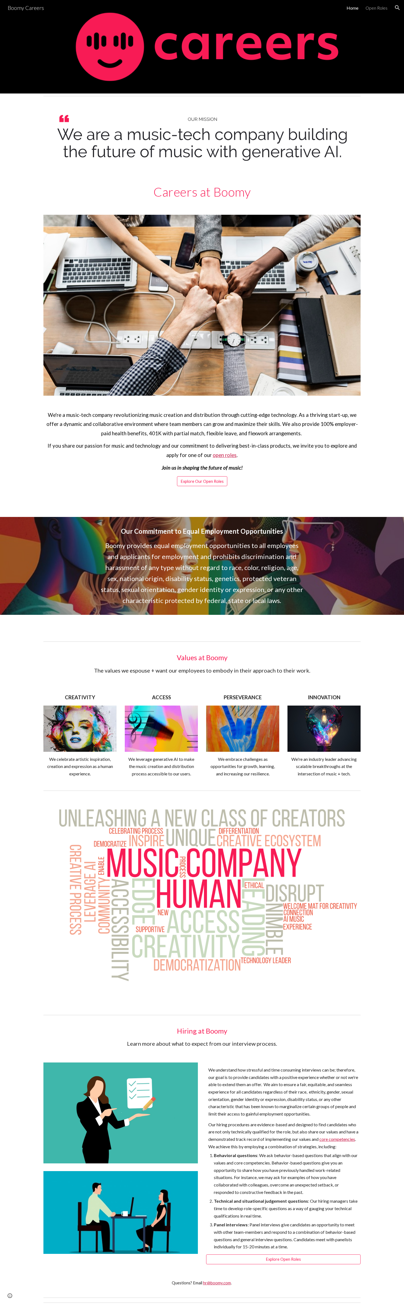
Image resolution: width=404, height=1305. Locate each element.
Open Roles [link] (377, 7)
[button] (397, 7)
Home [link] (352, 7)
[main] (202, 192)
